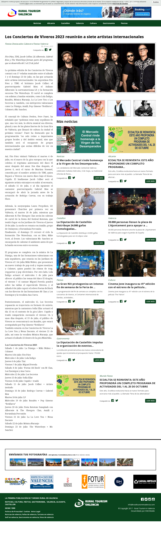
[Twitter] (146, 499)
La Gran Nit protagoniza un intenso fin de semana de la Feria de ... (80, 285)
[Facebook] (142, 499)
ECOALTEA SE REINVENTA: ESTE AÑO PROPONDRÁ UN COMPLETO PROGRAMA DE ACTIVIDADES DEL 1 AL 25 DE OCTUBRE (127, 383)
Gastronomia (109, 23)
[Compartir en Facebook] (45, 49)
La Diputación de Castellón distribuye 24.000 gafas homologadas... (74, 225)
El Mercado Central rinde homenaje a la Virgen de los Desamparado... (80, 161)
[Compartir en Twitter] (50, 49)
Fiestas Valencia (40, 43)
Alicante (51, 23)
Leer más (99, 178)
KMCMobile (150, 511)
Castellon (65, 23)
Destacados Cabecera (22, 43)
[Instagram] (149, 499)
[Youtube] (153, 499)
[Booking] (106, 12)
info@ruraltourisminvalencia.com (62, 455)
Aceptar (156, 2)
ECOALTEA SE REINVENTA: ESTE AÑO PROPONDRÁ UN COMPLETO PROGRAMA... (131, 163)
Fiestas (124, 23)
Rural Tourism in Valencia (144, 508)
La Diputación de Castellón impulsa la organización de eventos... (80, 344)
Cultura (93, 23)
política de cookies (120, 4)
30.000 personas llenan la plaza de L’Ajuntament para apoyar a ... (130, 223)
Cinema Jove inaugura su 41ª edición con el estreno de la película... (131, 285)
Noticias (37, 23)
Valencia (80, 23)
